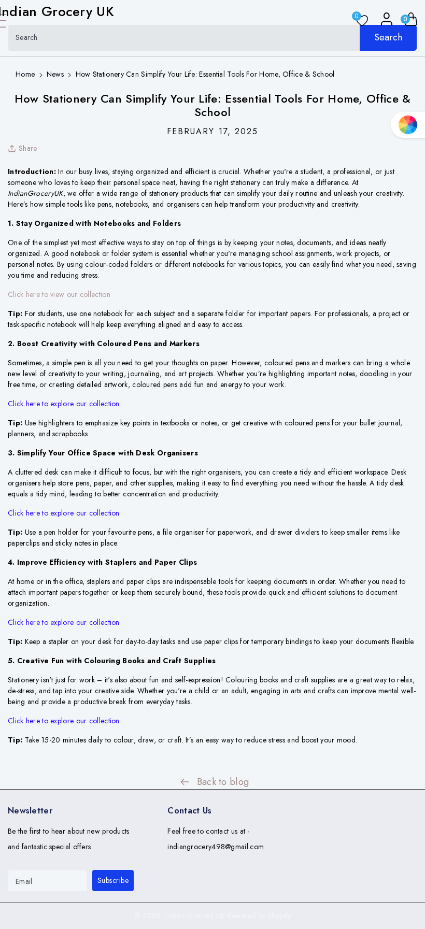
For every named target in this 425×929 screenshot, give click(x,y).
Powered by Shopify (259, 915)
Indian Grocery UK (195, 915)
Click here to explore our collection (64, 403)
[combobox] (212, 38)
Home (25, 74)
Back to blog (223, 782)
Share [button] (28, 148)
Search (388, 37)
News (55, 74)
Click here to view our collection (59, 294)
